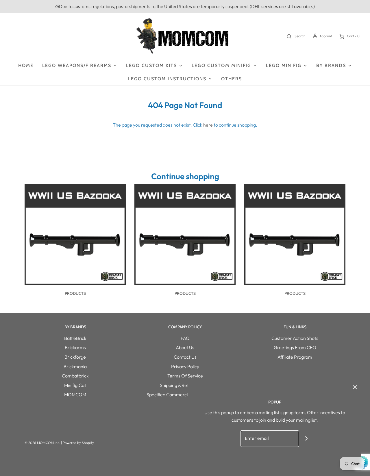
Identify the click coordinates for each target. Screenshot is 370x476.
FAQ (185, 338)
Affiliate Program (295, 357)
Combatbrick (75, 376)
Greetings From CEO (295, 347)
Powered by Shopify (78, 442)
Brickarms (75, 347)
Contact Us (185, 357)
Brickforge (75, 357)
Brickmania (75, 366)
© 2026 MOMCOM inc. (42, 442)
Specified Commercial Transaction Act (185, 394)
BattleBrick (75, 338)
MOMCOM (75, 394)
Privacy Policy (185, 366)
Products (75, 293)
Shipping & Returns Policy (185, 385)
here (208, 125)
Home (26, 65)
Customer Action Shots (294, 338)
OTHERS (231, 79)
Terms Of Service (185, 376)
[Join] (306, 439)
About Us (185, 347)
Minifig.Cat (75, 385)
